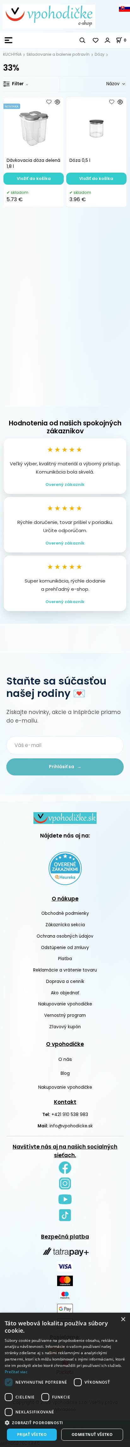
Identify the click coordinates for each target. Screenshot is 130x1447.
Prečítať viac (16, 1371)
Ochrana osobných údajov (65, 936)
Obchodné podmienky (65, 913)
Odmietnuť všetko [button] (92, 1434)
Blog (65, 1073)
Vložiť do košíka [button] (34, 178)
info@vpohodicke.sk (71, 1126)
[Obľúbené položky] (95, 40)
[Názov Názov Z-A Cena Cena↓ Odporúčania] (107, 84)
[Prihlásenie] (107, 40)
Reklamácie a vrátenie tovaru (65, 970)
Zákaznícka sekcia (65, 925)
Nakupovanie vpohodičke (65, 1004)
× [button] (123, 1319)
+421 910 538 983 (69, 1114)
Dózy (99, 54)
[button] (65, 1422)
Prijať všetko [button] (32, 1434)
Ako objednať (65, 993)
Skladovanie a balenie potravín (58, 54)
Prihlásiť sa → (65, 767)
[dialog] (65, 1380)
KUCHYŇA (12, 54)
